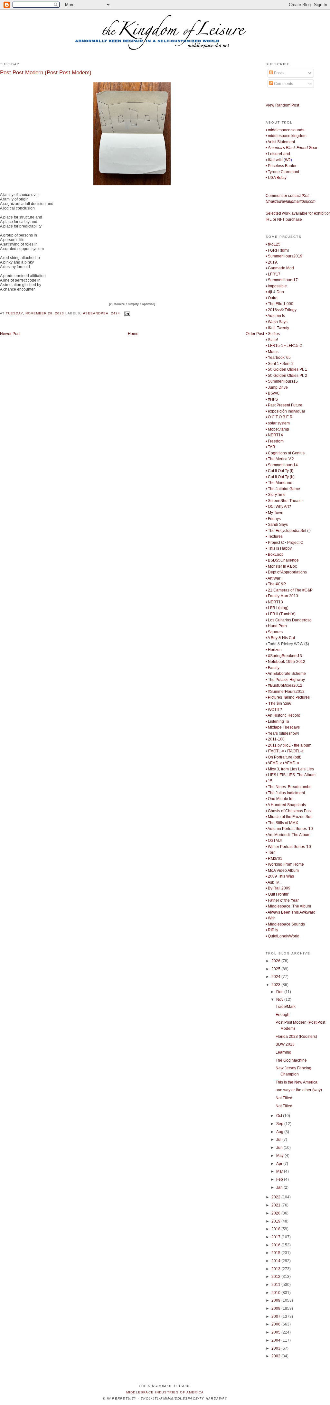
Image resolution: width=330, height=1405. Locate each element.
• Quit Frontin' (277, 894)
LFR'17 (274, 274)
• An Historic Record (283, 715)
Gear (291, 147)
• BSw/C (273, 393)
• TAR (270, 447)
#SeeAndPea (95, 313)
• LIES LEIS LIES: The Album (291, 775)
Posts (278, 73)
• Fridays (273, 518)
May (280, 1155)
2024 (276, 976)
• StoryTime (276, 494)
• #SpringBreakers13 (284, 656)
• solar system (278, 423)
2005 (276, 1332)
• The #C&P (276, 584)
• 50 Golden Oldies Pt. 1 (286, 369)
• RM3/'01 (274, 858)
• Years (272, 733)
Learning (283, 1052)
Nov (280, 999)
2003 (276, 1348)
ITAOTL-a (295, 751)
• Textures (274, 536)
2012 (276, 1276)
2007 (276, 1316)
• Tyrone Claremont (282, 172)
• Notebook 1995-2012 (285, 661)
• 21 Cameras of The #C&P (289, 590)
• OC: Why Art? (278, 506)
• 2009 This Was (280, 876)
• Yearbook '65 (278, 357)
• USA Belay (276, 177)
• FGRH (272, 250)
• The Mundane (279, 482)
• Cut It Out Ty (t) (279, 471)
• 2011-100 (275, 739)
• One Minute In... (280, 798)
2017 (276, 1237)
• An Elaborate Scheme (286, 673)
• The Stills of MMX (282, 823)
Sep (280, 1123)
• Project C (275, 542)
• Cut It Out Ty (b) (280, 477)
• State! (272, 340)
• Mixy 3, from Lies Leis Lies (290, 769)
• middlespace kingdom (286, 136)
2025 (276, 969)
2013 (276, 1269)
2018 (276, 1229)
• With (271, 918)
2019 (276, 1221)
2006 (276, 1324)
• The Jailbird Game (283, 489)
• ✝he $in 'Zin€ (278, 703)
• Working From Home (285, 864)
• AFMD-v (274, 763)
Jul (279, 1139)
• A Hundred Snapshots (286, 805)
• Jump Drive (277, 387)
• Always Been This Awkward (291, 912)
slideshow (289, 733)
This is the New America (296, 1082)
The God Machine (291, 1060)
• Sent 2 (287, 363)
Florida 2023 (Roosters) (296, 1036)
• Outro (272, 298)
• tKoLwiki (274, 160)
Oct (279, 1115)
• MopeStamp (277, 429)
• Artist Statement (280, 142)
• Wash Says (277, 322)
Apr (279, 1163)
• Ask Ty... (273, 882)
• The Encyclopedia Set (286, 530)
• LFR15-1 (274, 345)
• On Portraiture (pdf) (283, 757)
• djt (269, 292)
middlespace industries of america (165, 1392)
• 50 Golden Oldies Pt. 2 (286, 375)
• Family (272, 667)
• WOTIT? (274, 709)
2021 (276, 1205)
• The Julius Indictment (285, 793)
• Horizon (274, 649)
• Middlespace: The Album (288, 906)
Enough (282, 1014)
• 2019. (272, 262)
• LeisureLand (278, 154)
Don (280, 292)
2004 (276, 1340)
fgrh (284, 250)
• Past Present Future (284, 405)
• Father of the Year (282, 900)
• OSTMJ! (274, 840)
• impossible (276, 286)
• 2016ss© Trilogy (281, 310)
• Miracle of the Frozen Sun (289, 816)
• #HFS (272, 399)
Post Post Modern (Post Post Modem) (45, 72)
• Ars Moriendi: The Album (288, 835)
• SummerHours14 (282, 465)
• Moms (272, 351)
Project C (295, 542)
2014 (276, 1261)
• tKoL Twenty (277, 328)
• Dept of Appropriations (286, 572)
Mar (280, 1171)
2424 (115, 313)
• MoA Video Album (282, 870)
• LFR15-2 (293, 345)
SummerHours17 (283, 280)
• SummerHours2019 (284, 256)
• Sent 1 (272, 363)
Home (133, 333)
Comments (283, 83)
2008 (276, 1308)
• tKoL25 (273, 244)
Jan (280, 1187)
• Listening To (277, 721)
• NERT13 (274, 602)
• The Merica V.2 (280, 459)
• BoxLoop (275, 554)
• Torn (271, 852)
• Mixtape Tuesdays (283, 727)
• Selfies (273, 333)
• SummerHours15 (282, 381)
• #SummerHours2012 (285, 691)
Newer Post (10, 333)
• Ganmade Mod (280, 268)
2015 (276, 1253)
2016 (276, 1245)
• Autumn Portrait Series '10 (289, 828)
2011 (276, 1284)
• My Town (274, 512)
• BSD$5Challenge (282, 560)
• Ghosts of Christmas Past (289, 811)
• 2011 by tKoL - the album (288, 745)
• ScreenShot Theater (284, 500)
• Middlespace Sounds (285, 924)
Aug (280, 1132)
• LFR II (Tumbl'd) (281, 614)
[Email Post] (126, 313)
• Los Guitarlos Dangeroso (289, 620)
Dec (280, 992)
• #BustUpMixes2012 (284, 685)
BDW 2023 (285, 1044)
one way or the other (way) (299, 1090)
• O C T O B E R (279, 417)
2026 (276, 961)
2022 (276, 1197)
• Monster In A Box (281, 566)
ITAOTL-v (276, 751)
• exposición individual (285, 411)
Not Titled (284, 1098)
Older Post (255, 333)
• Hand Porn (276, 626)
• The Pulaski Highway (285, 679)
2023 (276, 984)
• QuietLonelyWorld (282, 936)
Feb (280, 1179)
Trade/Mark (286, 1006)
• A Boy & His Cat (280, 638)
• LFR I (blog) (277, 608)
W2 (288, 160)
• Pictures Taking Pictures (288, 697)
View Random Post (282, 105)
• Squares (274, 632)
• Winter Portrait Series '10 (288, 846)
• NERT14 (274, 435)
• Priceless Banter (281, 165)
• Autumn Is (275, 315)
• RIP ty (272, 930)
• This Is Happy (279, 548)
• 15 (269, 781)
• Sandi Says (277, 524)
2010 (276, 1292)
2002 (276, 1356)
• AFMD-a (291, 763)
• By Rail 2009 (278, 888)
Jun (280, 1147)
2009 (276, 1300)
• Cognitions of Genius (285, 453)
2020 (276, 1213)
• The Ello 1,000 (279, 304)
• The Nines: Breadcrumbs (288, 787)
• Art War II (274, 578)
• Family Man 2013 (282, 596)
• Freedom (275, 441)
